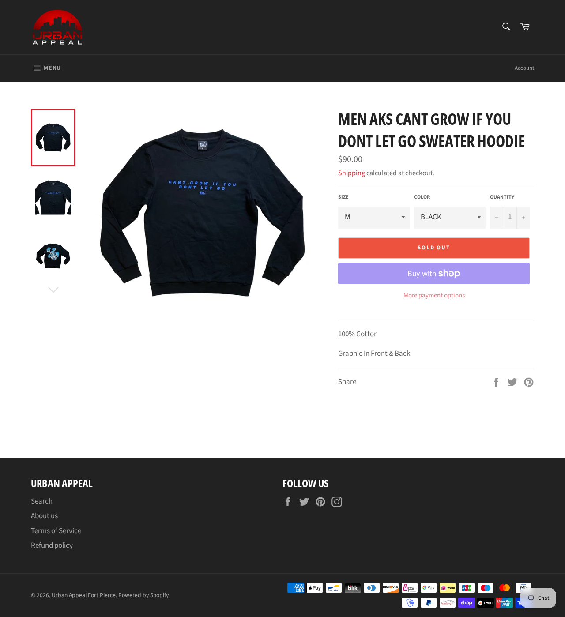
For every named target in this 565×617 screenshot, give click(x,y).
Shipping (351, 173)
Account (524, 68)
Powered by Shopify (143, 595)
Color (422, 197)
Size (343, 197)
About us (44, 516)
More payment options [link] (434, 295)
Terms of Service (56, 531)
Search (42, 501)
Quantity (502, 197)
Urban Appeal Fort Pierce (84, 595)
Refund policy (52, 545)
